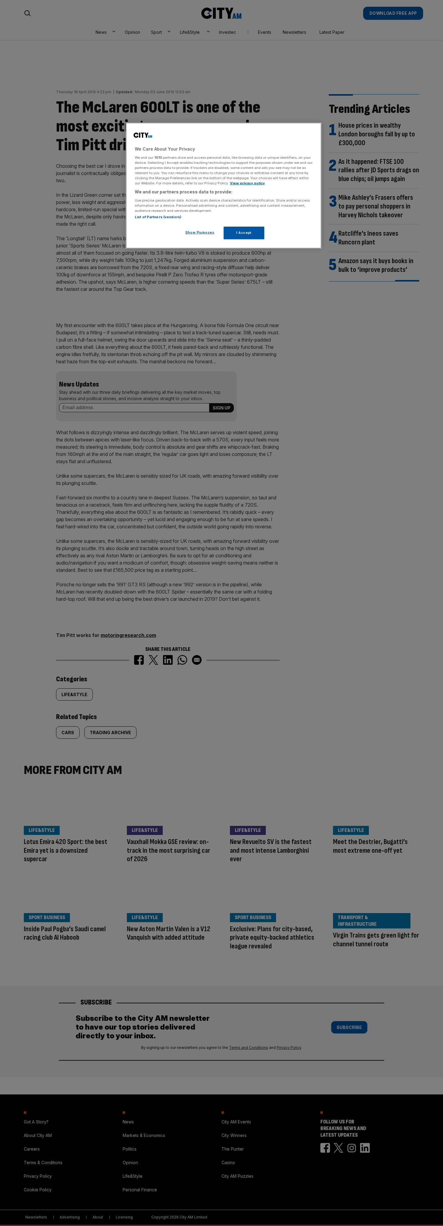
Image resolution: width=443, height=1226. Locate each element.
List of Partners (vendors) (158, 217)
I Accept (244, 233)
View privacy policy (247, 183)
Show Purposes (199, 232)
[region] (224, 186)
